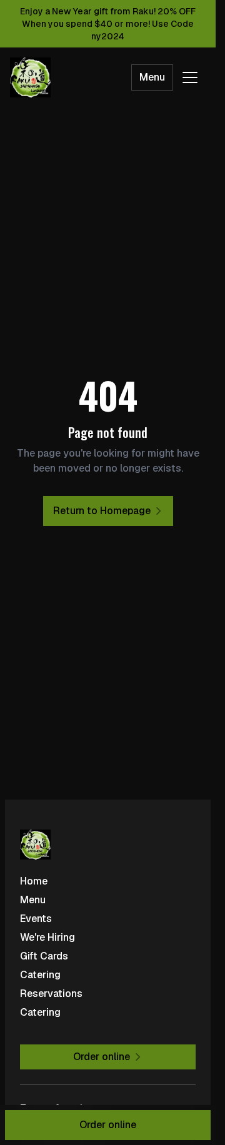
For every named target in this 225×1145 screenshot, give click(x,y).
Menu (152, 77)
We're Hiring (47, 937)
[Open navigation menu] (190, 77)
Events (36, 918)
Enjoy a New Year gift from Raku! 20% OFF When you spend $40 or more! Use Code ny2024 (108, 24)
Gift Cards (44, 956)
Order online (107, 1124)
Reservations (51, 993)
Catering (40, 974)
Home (34, 881)
